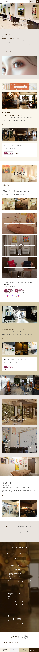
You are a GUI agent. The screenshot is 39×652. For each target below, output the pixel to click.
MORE (7, 51)
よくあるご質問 (4, 642)
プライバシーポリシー (20, 642)
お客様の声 (9, 642)
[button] (2, 65)
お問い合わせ (14, 642)
